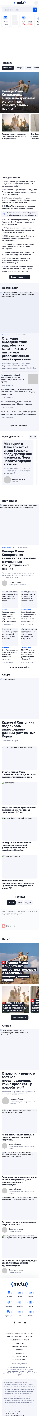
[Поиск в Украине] (35, 10)
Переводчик (9, 1316)
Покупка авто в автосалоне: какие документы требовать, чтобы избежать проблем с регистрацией (19, 1181)
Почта (20, 1296)
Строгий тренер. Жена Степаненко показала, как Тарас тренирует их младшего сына (19, 774)
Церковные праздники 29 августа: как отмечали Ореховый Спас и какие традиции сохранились (19, 392)
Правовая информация (19, 1340)
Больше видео (18, 1017)
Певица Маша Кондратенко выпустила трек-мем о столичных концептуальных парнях (19, 560)
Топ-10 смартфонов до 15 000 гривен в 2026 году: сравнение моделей (19, 913)
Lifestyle (19, 68)
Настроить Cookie (20, 1356)
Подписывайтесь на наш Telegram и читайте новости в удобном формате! (22, 214)
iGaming (30, 1316)
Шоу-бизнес (8, 68)
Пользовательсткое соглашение (20, 1336)
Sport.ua (19, 1350)
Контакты (20, 1343)
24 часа (11, 903)
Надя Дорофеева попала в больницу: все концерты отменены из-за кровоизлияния (28, 616)
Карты (30, 1306)
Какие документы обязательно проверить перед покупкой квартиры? (18, 1137)
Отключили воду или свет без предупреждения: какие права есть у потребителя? (18, 1080)
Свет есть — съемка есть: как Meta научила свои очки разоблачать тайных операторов (18, 413)
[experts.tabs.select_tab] (31, 436)
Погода (37, 68)
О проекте (20, 1353)
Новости (9, 1296)
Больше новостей (18, 425)
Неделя (28, 903)
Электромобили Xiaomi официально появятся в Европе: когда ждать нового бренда (12, 378)
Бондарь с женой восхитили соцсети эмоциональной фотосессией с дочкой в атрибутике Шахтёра (16, 846)
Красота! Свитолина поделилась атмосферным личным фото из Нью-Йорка (19, 729)
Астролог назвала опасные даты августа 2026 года (19, 1223)
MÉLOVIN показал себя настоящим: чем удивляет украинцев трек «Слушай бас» (28, 654)
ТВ (20, 1316)
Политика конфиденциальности (19, 1333)
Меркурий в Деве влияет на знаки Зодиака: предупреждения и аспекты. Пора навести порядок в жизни (18, 454)
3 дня (20, 903)
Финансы (20, 1306)
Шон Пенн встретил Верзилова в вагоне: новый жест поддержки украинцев (10, 654)
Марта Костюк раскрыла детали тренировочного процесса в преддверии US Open (19, 810)
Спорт (28, 68)
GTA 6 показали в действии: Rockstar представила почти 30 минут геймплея (16, 403)
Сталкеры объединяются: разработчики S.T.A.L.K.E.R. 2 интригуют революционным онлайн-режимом (16, 349)
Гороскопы (8, 1306)
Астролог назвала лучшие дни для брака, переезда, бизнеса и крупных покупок (19, 1263)
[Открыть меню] (3, 3)
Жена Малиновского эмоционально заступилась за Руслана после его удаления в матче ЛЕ (18, 884)
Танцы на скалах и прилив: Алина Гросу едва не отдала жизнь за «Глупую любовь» (15, 136)
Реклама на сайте (19, 1346)
